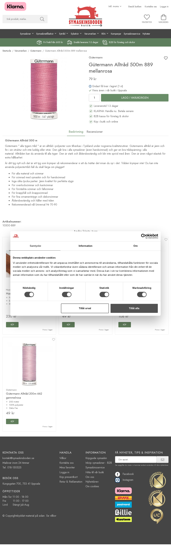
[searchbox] (20, 19)
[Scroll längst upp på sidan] (164, 542)
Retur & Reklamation (70, 482)
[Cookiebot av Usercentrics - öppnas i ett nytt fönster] (143, 236)
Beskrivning (76, 131)
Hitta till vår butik (95, 472)
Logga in (164, 6)
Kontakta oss (151, 6)
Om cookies (92, 486)
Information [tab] (85, 245)
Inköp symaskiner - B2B (99, 463)
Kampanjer (116, 33)
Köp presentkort (68, 477)
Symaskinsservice (132, 33)
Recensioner (95, 131)
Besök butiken (134, 6)
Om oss (90, 477)
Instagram (128, 480)
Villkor (62, 458)
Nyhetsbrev (92, 482)
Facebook (128, 474)
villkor (53, 516)
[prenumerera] (162, 459)
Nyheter (146, 33)
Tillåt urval (85, 308)
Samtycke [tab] (35, 245)
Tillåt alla (134, 308)
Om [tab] (135, 245)
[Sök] (42, 19)
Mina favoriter (67, 467)
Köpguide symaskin (96, 458)
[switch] (66, 294)
